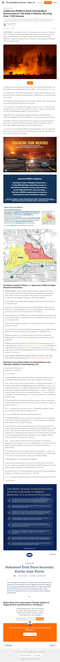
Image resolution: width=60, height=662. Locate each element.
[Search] (38, 2)
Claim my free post (30, 634)
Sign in (55, 2)
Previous (9, 645)
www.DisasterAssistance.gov (33, 345)
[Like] (4, 28)
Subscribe (48, 2)
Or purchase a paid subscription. (30, 638)
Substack (23, 659)
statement (52, 89)
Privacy (30, 651)
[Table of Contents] (2, 331)
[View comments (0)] (8, 28)
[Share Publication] (42, 2)
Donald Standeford (11, 23)
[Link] (1, 286)
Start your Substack (26, 655)
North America (7, 8)
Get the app (37, 655)
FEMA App (27, 348)
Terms (34, 651)
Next (52, 645)
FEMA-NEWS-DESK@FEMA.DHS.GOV (40, 358)
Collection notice (41, 651)
